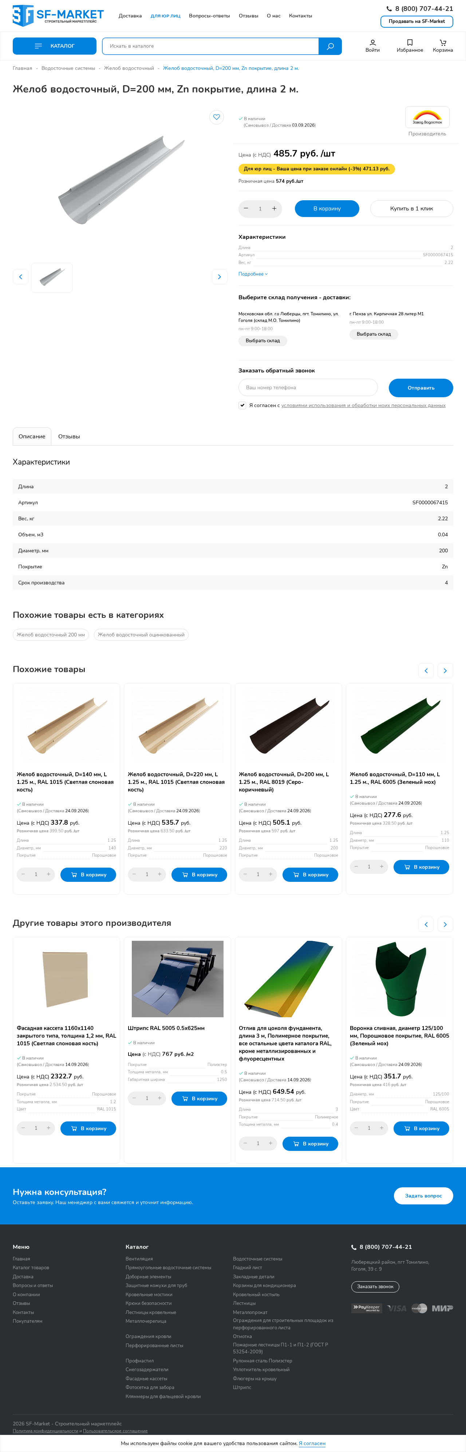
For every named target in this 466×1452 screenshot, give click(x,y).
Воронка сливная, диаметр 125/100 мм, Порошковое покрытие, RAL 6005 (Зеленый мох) (399, 1036)
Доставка (23, 1277)
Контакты (23, 1312)
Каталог (62, 46)
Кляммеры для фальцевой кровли (163, 1396)
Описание (32, 437)
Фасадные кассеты (146, 1379)
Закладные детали (254, 1277)
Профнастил (140, 1361)
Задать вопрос (423, 1195)
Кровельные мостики (149, 1294)
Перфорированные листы (154, 1345)
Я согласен (312, 1443)
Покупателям (28, 1321)
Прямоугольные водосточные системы (168, 1267)
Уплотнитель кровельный (261, 1369)
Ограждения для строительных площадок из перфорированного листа (283, 1324)
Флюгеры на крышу (255, 1379)
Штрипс (242, 1387)
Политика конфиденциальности (45, 1431)
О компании (26, 1294)
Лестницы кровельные (151, 1312)
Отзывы (69, 437)
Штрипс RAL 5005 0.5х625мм (166, 1028)
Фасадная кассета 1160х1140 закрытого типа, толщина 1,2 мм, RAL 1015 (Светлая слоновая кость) (66, 1036)
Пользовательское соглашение (115, 1431)
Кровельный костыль (256, 1294)
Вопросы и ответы (33, 1285)
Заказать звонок (375, 1286)
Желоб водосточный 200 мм (51, 634)
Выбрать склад (263, 341)
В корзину (327, 209)
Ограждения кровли (148, 1336)
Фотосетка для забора (150, 1387)
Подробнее (251, 274)
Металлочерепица (146, 1321)
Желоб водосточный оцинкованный (141, 634)
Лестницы (244, 1303)
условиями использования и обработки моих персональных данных (363, 405)
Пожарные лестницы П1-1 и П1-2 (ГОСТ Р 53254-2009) (280, 1349)
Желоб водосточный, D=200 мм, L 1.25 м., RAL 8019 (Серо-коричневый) (284, 782)
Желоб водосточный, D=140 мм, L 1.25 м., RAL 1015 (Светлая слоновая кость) (65, 782)
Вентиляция (139, 1259)
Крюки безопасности (149, 1303)
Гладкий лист (247, 1267)
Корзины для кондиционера (264, 1285)
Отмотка (242, 1336)
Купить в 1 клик (411, 209)
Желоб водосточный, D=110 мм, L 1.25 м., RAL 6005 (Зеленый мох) (395, 778)
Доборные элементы (148, 1277)
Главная (22, 68)
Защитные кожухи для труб (156, 1285)
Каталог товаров (31, 1267)
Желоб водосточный (129, 68)
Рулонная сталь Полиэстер (262, 1361)
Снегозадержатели (147, 1369)
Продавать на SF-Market (417, 21)
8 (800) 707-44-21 (423, 8)
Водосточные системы (68, 68)
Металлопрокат (250, 1312)
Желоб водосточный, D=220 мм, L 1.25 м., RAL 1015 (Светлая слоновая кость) (176, 782)
